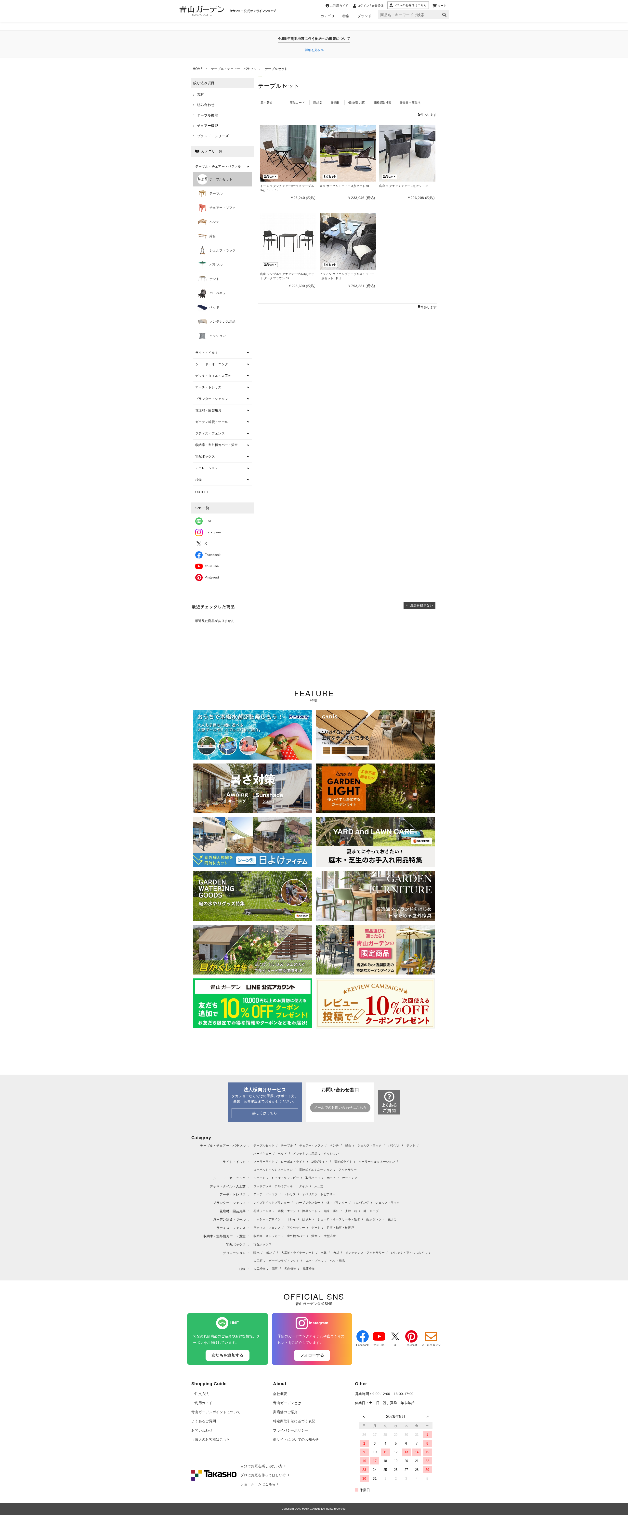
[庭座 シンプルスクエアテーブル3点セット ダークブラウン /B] (288, 241)
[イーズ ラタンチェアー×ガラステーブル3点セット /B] (288, 153)
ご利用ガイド (201, 1403)
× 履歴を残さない (419, 605)
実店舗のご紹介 (285, 1412)
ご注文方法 (200, 1394)
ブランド (364, 16)
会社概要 (280, 1394)
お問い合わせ (201, 1430)
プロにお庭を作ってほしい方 (263, 1475)
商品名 (317, 102)
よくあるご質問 (203, 1421)
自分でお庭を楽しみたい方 (261, 1466)
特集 (346, 16)
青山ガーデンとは (287, 1403)
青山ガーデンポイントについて (215, 1412)
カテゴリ (328, 16)
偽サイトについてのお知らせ (296, 1439)
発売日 (335, 102)
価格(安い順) (357, 102)
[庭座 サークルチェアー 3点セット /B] (348, 153)
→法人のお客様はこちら (210, 1439)
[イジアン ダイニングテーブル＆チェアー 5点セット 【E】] (348, 241)
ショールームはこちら (257, 1484)
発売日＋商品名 (410, 102)
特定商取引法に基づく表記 (294, 1421)
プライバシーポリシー (290, 1430)
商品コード (297, 102)
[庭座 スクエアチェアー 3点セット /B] (407, 153)
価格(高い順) (382, 102)
